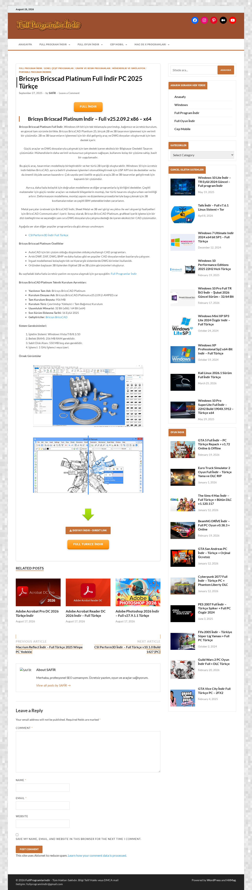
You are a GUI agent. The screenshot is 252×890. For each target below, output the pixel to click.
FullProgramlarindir (37, 880)
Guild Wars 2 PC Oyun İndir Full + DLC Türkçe (214, 661)
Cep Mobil (117, 44)
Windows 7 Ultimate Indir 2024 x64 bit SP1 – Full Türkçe (216, 237)
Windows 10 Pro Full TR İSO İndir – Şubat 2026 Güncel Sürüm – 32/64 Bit (216, 292)
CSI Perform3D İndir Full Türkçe (48, 235)
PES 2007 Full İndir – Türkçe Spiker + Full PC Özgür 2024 (214, 608)
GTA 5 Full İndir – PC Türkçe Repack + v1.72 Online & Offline (214, 444)
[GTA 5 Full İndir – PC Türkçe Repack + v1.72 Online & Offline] (182, 449)
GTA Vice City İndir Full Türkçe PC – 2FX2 (214, 691)
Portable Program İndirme (35, 72)
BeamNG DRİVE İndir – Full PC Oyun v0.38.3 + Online (214, 525)
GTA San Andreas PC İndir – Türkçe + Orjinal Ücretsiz (214, 553)
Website (22, 816)
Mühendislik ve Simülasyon (128, 68)
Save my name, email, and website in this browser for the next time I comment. (78, 839)
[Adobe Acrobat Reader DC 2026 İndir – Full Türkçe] (88, 592)
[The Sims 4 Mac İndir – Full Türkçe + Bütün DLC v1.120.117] (182, 504)
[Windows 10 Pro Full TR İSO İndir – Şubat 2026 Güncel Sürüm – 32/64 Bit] (182, 297)
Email (21, 798)
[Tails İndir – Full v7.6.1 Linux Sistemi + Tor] (182, 214)
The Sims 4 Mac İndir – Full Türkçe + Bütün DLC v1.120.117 (215, 500)
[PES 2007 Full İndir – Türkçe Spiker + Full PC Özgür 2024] (182, 613)
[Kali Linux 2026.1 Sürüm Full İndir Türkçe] (182, 382)
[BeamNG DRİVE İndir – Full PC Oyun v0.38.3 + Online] (182, 530)
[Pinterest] (213, 20)
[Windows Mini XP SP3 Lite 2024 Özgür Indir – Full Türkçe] (182, 326)
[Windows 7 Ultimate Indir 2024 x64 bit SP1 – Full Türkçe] (182, 242)
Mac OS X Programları (150, 44)
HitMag (231, 880)
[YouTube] (232, 20)
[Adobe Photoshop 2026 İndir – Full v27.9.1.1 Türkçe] (138, 592)
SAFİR (52, 93)
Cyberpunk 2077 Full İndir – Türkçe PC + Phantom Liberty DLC (213, 581)
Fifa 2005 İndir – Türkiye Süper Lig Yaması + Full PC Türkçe (215, 636)
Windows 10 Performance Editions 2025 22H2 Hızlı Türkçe (214, 265)
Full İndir (88, 106)
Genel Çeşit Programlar (58, 68)
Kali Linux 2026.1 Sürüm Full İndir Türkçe (215, 375)
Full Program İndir (53, 44)
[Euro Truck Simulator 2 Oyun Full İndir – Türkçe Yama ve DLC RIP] (182, 477)
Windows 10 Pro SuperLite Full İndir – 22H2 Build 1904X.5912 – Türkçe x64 (215, 406)
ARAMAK (225, 69)
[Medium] (223, 20)
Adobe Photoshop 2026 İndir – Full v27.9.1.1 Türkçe (137, 613)
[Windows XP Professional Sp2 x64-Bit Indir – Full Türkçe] (182, 354)
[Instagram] (204, 20)
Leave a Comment (69, 93)
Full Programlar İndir (124, 273)
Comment (24, 727)
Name (21, 780)
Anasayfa (25, 44)
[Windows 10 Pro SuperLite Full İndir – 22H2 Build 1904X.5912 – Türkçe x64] (182, 410)
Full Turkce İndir (88, 544)
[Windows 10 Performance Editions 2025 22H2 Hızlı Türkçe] (182, 270)
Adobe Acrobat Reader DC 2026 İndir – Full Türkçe (86, 613)
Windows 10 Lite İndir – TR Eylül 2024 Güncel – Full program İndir (214, 182)
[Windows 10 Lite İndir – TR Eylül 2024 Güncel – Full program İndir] (182, 187)
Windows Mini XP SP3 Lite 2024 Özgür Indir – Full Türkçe (214, 320)
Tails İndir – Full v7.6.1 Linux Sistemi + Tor (213, 207)
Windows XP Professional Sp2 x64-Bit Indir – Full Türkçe (215, 349)
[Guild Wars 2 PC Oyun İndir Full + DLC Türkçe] (182, 670)
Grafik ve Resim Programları (92, 68)
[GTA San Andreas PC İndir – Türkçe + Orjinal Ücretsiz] (182, 558)
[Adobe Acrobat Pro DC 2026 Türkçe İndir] (38, 592)
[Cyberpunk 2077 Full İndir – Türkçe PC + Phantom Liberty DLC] (182, 586)
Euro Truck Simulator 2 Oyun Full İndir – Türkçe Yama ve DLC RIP (215, 472)
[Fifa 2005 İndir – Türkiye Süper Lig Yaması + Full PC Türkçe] (182, 641)
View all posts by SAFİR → (53, 685)
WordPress (214, 880)
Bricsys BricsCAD (57, 317)
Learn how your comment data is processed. (97, 855)
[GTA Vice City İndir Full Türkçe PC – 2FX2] (182, 698)
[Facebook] (194, 20)
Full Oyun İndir (88, 44)
